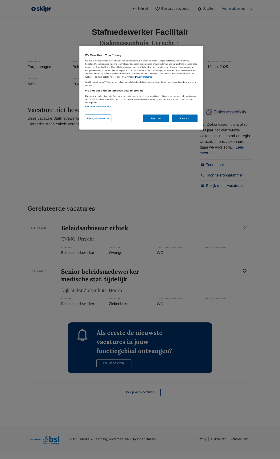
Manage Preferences (98, 118)
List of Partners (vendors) (98, 106)
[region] (141, 88)
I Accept (184, 118)
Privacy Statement (144, 77)
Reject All (156, 118)
